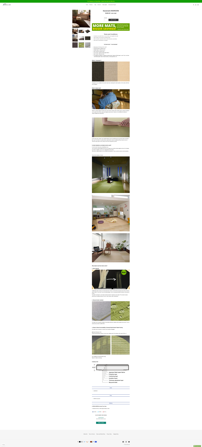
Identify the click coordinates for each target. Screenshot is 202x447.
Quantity (105, 17)
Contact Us (197, 446)
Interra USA (128, 444)
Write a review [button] (101, 422)
